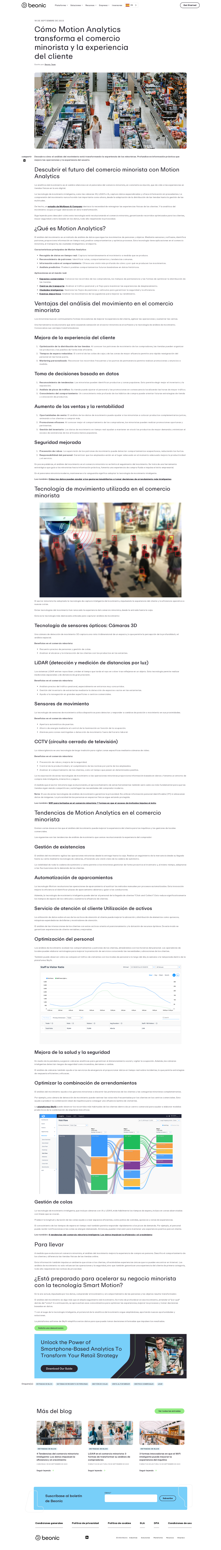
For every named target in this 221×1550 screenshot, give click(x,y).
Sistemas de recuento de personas (72, 1384)
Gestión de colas (100, 1384)
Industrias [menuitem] (133, 1537)
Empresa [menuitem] (103, 5)
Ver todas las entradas (169, 1411)
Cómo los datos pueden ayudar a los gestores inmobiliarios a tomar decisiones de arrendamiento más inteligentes (110, 479)
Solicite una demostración (50, 1328)
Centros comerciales (144, 1384)
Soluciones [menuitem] (75, 5)
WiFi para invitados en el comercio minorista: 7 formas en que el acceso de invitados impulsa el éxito (102, 803)
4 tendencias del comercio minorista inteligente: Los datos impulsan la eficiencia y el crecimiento (100, 1234)
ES (132, 5)
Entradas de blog (44, 1384)
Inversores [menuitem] (117, 5)
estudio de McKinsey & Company (65, 206)
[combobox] (131, 5)
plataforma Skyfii (46, 1106)
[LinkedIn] (24, 160)
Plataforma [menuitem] (60, 5)
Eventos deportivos (50, 294)
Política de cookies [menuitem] (119, 1523)
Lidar (160, 1384)
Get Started (189, 5)
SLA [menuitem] (142, 1523)
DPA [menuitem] (156, 1523)
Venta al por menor (121, 1384)
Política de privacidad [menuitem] (85, 1523)
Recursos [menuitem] (90, 5)
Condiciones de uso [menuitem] (180, 1523)
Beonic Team (50, 64)
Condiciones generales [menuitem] (49, 1523)
